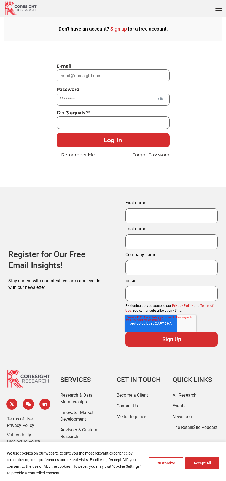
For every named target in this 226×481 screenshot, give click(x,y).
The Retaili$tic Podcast (195, 427)
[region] (113, 461)
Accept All (202, 463)
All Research (185, 395)
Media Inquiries (131, 416)
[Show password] (161, 99)
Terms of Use (20, 418)
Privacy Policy (182, 306)
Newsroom (183, 416)
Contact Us (127, 406)
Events (179, 406)
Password (68, 89)
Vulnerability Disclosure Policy (23, 438)
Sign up (118, 29)
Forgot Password (151, 154)
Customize (166, 463)
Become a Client (132, 395)
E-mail (64, 66)
